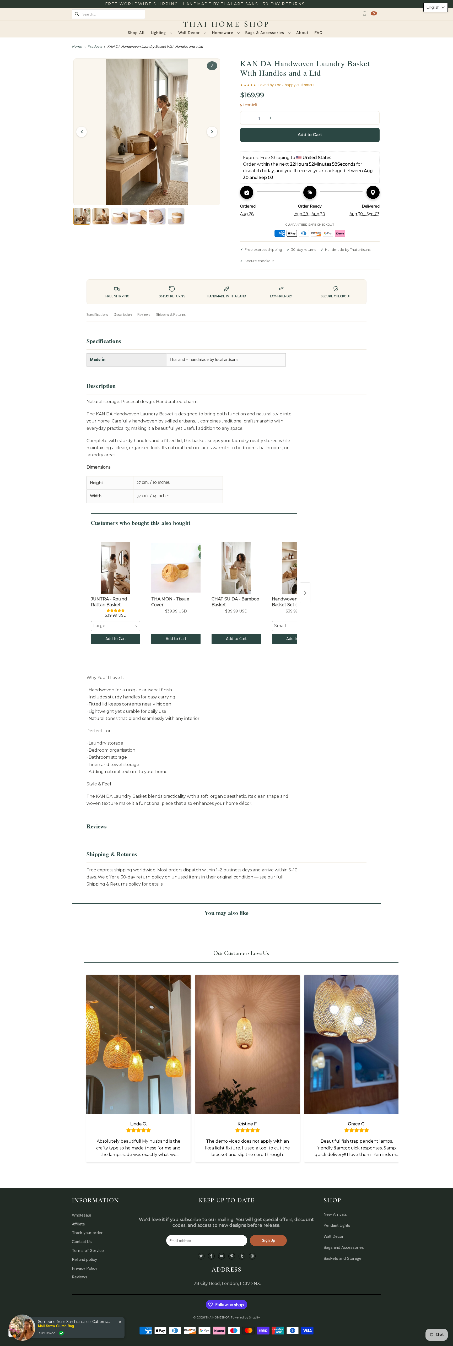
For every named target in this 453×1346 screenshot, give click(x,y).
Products (95, 46)
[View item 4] (138, 216)
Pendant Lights (336, 1225)
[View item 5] (157, 216)
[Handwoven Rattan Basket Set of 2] (296, 568)
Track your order (87, 1232)
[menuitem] (161, 32)
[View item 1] (81, 216)
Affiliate (78, 1224)
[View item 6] (176, 216)
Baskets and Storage (342, 1258)
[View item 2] (100, 216)
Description (123, 315)
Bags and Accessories (343, 1247)
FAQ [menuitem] (319, 32)
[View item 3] (119, 216)
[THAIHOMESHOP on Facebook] (211, 1256)
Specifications (97, 315)
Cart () (374, 13)
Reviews (143, 315)
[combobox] (115, 626)
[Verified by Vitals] (61, 1333)
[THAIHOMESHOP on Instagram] (252, 1256)
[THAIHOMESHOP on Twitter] (201, 1256)
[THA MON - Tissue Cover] (176, 568)
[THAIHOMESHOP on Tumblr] (242, 1256)
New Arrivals (335, 1214)
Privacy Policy (84, 1268)
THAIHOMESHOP (217, 1317)
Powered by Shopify (245, 1317)
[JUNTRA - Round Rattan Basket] (115, 568)
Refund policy (84, 1259)
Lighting (159, 32)
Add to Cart (115, 639)
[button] (435, 7)
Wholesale (81, 1215)
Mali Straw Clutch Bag (56, 1326)
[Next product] (305, 592)
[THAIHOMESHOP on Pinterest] (231, 1256)
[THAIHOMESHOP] (226, 24)
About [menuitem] (302, 32)
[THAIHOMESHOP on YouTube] (221, 1256)
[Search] (77, 14)
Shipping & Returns (171, 315)
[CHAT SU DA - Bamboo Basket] (236, 568)
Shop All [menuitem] (136, 32)
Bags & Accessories (265, 32)
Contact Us (82, 1241)
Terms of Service (88, 1250)
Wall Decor (189, 32)
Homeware (223, 32)
